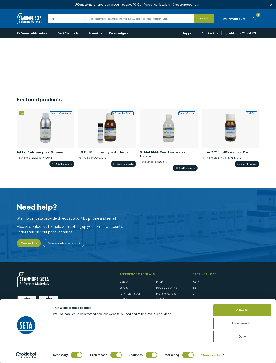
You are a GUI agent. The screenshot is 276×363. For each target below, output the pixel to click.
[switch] (116, 355)
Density (123, 287)
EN (194, 293)
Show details (210, 355)
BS (194, 287)
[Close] (271, 5)
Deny (242, 336)
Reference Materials (32, 33)
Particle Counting (166, 287)
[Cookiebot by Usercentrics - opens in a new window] (26, 355)
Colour (123, 281)
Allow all (242, 310)
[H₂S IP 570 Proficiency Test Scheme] (107, 138)
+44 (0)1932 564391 (242, 33)
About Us (95, 33)
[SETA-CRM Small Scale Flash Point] (230, 138)
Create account (184, 4)
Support (188, 33)
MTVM (159, 281)
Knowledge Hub (121, 33)
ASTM (196, 281)
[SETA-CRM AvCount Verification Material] (169, 140)
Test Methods (68, 33)
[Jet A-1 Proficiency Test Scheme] (45, 138)
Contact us (209, 33)
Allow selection (242, 323)
